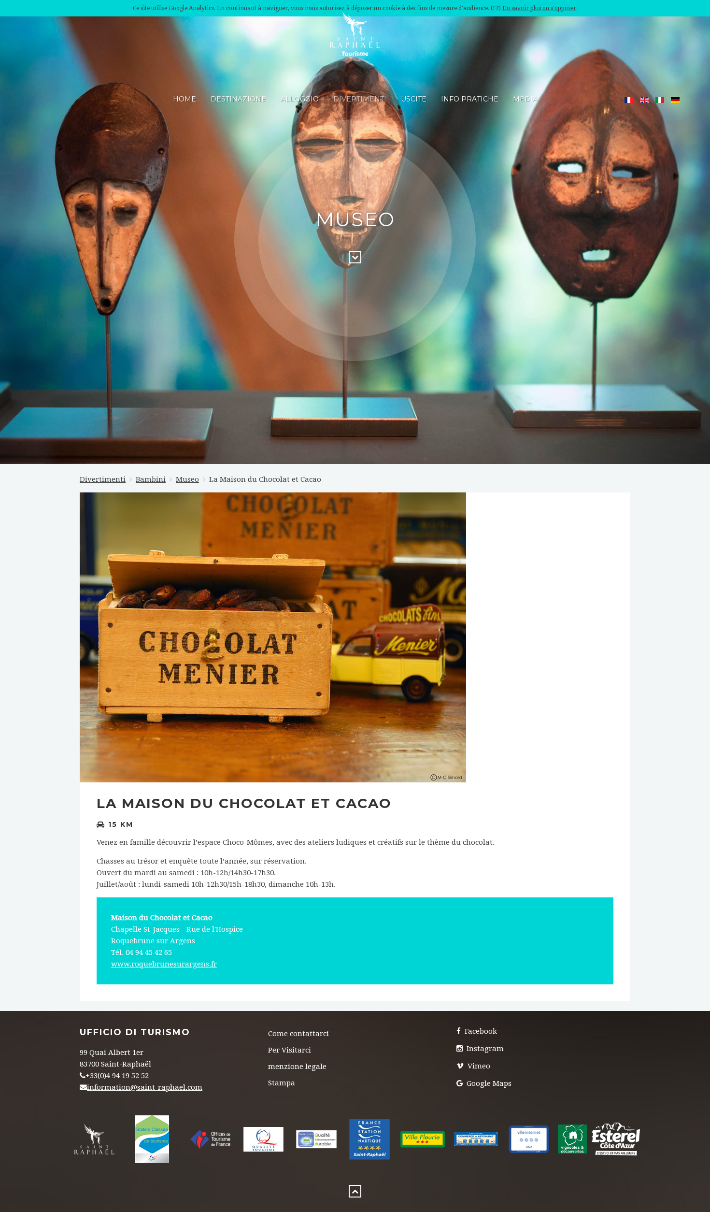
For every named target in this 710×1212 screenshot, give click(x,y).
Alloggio (300, 99)
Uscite (413, 99)
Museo (187, 479)
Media (525, 99)
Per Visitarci (289, 1050)
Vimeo (478, 1066)
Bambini (151, 479)
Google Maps (488, 1083)
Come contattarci (298, 1033)
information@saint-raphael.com (144, 1087)
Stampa (281, 1083)
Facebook (480, 1031)
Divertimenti (359, 99)
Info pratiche (469, 99)
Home (184, 99)
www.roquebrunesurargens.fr (164, 964)
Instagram (484, 1048)
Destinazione (238, 99)
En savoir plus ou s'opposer (539, 8)
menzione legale (297, 1066)
